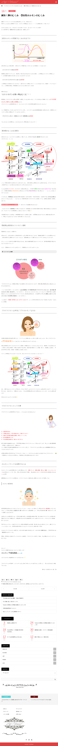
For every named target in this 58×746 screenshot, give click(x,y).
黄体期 (4, 583)
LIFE (29, 663)
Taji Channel (31, 744)
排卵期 (7, 583)
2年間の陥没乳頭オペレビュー (9, 608)
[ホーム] (1, 5)
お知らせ (4, 708)
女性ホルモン (11, 583)
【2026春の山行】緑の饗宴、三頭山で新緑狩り (13, 598)
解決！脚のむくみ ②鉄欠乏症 (42, 637)
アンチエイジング (6, 581)
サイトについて (18, 708)
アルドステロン (35, 583)
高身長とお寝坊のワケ (12, 623)
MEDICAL (12, 11)
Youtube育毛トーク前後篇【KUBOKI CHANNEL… (15, 630)
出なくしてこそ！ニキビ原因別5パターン (12, 611)
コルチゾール (41, 583)
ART (29, 656)
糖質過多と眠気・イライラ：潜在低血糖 (43, 630)
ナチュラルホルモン (14, 581)
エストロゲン (16, 583)
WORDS (29, 659)
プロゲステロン (23, 583)
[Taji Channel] (9, 2)
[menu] (56, 2)
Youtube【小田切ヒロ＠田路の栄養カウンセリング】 (14, 605)
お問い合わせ (17, 714)
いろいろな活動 (5, 714)
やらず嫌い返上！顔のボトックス (10, 601)
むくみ (19, 581)
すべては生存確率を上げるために (14, 637)
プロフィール (4, 711)
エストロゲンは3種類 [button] (8, 251)
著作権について (18, 711)
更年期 (27, 583)
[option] (34, 699)
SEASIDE (29, 652)
